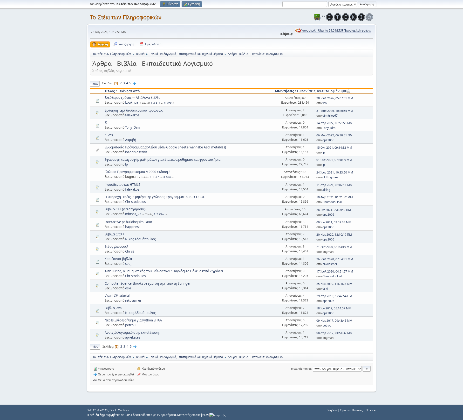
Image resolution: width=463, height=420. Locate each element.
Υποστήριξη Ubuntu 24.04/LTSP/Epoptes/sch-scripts (336, 30)
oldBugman (330, 177)
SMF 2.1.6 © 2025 (97, 410)
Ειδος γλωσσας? (116, 246)
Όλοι (169, 102)
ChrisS (129, 251)
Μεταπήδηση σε (301, 368)
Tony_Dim (132, 127)
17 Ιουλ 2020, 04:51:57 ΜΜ (334, 271)
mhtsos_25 (133, 214)
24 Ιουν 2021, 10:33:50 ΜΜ (334, 172)
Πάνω (95, 346)
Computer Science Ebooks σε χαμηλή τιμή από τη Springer (148, 283)
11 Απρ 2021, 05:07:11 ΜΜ (334, 185)
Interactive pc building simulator (128, 222)
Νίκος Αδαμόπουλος (140, 239)
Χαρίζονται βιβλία (118, 259)
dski (128, 288)
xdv (324, 103)
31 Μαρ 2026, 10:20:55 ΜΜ (334, 111)
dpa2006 (328, 140)
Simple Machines (119, 410)
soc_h (129, 263)
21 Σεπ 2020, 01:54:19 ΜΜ (334, 247)
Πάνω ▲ (371, 410)
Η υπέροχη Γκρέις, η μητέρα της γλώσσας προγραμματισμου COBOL (155, 197)
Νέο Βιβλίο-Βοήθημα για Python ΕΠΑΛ (133, 320)
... (162, 102)
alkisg (326, 190)
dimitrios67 (330, 115)
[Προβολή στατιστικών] (217, 415)
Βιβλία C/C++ (114, 234)
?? (106, 122)
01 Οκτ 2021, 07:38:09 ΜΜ (334, 160)
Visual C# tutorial (117, 295)
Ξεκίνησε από (129, 91)
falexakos (132, 115)
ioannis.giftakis (136, 152)
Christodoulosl (135, 202)
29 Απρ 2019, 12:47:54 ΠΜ (334, 296)
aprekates (132, 337)
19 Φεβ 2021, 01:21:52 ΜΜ (334, 197)
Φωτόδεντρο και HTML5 (122, 184)
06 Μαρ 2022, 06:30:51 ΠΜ (334, 135)
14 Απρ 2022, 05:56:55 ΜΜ (334, 123)
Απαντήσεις (284, 91)
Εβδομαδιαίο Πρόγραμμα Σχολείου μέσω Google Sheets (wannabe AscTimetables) (165, 147)
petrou (130, 325)
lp (323, 152)
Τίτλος (110, 91)
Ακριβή (130, 140)
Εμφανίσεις (306, 91)
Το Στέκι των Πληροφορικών (125, 17)
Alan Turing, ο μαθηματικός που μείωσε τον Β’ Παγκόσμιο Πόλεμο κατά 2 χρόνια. (164, 271)
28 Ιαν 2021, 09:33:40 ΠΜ (333, 210)
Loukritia (131, 102)
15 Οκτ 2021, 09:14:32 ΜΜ (334, 148)
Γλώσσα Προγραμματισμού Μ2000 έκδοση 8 (137, 172)
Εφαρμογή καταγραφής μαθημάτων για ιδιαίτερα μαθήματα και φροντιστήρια (162, 159)
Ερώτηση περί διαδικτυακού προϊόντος (134, 110)
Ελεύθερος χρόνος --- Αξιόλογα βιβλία (132, 97)
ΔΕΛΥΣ (109, 135)
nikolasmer (329, 264)
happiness (132, 227)
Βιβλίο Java (113, 308)
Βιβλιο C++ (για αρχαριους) (125, 209)
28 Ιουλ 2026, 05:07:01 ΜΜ (334, 98)
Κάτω (94, 83)
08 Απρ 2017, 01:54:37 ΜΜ (334, 333)
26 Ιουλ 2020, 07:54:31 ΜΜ (334, 259)
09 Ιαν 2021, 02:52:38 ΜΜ (333, 222)
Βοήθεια (332, 410)
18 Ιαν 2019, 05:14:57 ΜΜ (333, 308)
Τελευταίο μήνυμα (331, 91)
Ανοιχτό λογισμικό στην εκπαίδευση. (132, 332)
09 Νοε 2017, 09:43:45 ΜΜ (334, 321)
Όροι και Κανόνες (351, 410)
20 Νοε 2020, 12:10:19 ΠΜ (334, 235)
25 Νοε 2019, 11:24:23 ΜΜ (334, 284)
